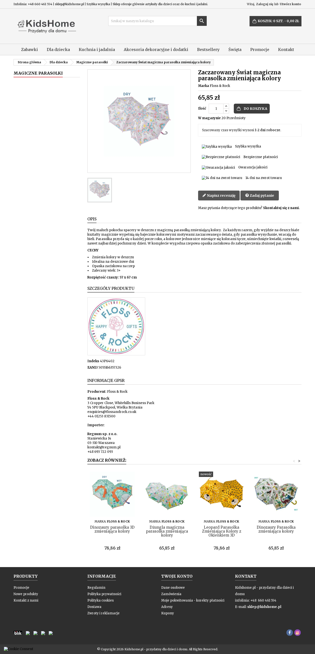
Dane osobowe (173, 588)
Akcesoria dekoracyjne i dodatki (156, 49)
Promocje (259, 49)
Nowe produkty (26, 594)
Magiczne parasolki (38, 73)
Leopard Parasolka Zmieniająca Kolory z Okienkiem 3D (221, 531)
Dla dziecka (58, 49)
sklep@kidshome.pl (264, 607)
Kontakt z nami (26, 600)
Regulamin (96, 588)
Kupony (167, 613)
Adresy (167, 607)
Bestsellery (208, 49)
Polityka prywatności (104, 594)
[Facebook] (289, 632)
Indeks (93, 361)
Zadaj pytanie (261, 195)
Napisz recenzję (221, 195)
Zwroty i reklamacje (103, 613)
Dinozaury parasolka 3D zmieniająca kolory (112, 529)
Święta (234, 49)
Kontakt (286, 49)
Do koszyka (255, 108)
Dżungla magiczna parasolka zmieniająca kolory (167, 531)
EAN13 (92, 367)
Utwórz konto (290, 4)
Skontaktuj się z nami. (281, 208)
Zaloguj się (264, 4)
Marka (203, 86)
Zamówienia (171, 594)
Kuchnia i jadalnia (97, 49)
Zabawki (29, 49)
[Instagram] (297, 632)
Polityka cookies (100, 600)
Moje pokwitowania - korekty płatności (192, 600)
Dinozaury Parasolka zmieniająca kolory (276, 529)
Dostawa (94, 607)
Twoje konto (176, 576)
